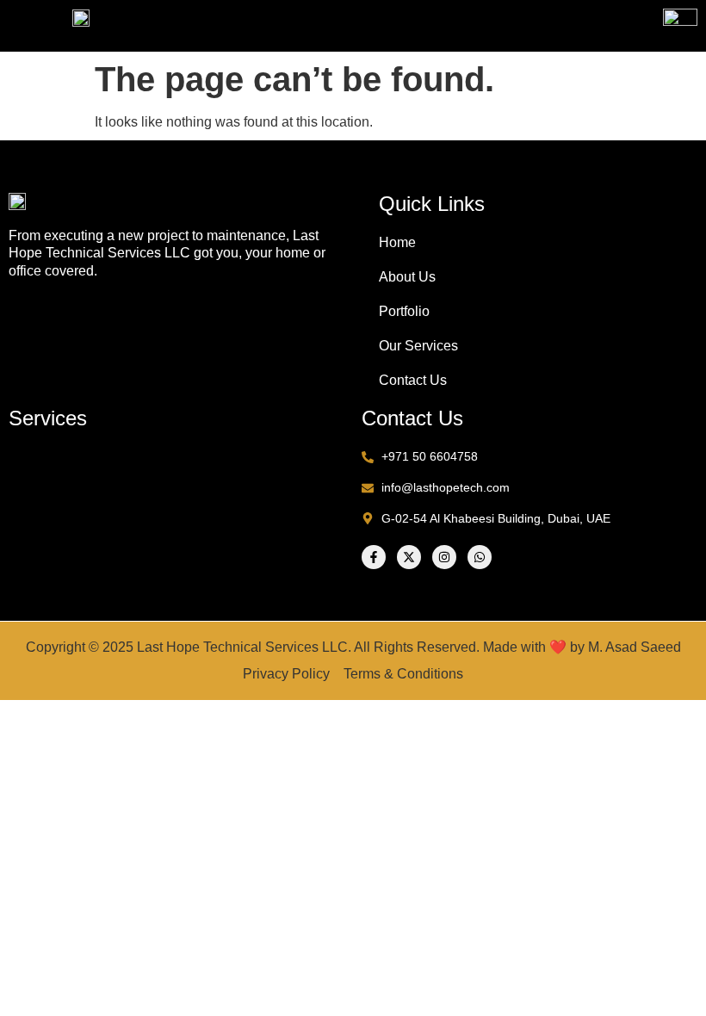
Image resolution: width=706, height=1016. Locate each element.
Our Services (418, 345)
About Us (407, 276)
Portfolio (404, 311)
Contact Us (413, 380)
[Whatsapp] (480, 557)
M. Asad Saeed (634, 647)
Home (397, 242)
